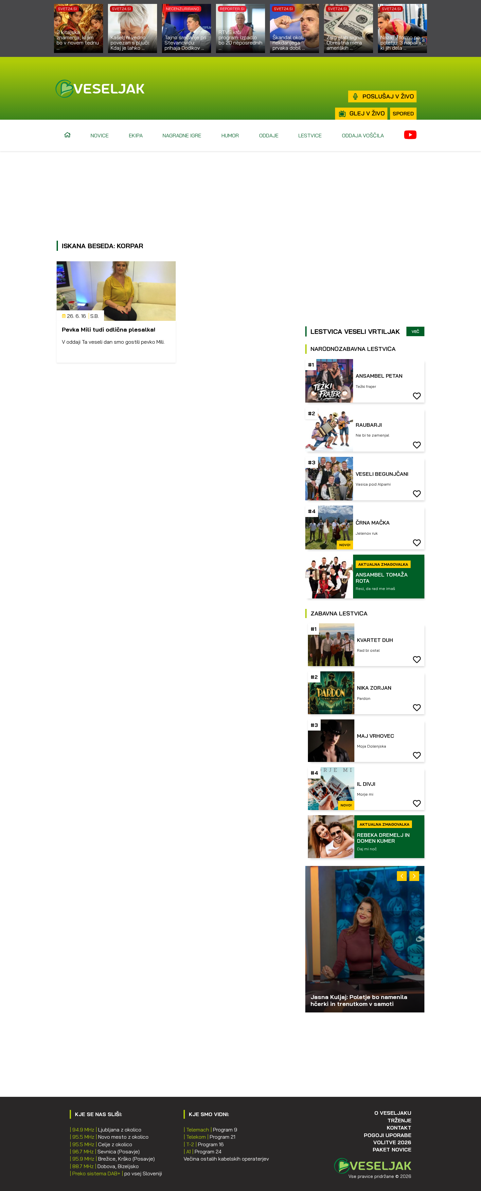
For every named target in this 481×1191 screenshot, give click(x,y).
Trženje (399, 1120)
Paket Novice (392, 1149)
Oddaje (268, 135)
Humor (230, 135)
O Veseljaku (392, 1113)
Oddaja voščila (363, 135)
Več (415, 331)
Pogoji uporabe (387, 1135)
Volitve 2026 (392, 1142)
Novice (100, 135)
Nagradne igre (182, 135)
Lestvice (310, 135)
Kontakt (399, 1127)
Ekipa (136, 135)
